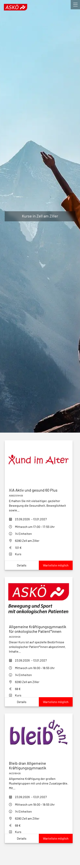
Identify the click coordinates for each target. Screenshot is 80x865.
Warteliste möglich (56, 565)
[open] (75, 4)
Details (21, 565)
